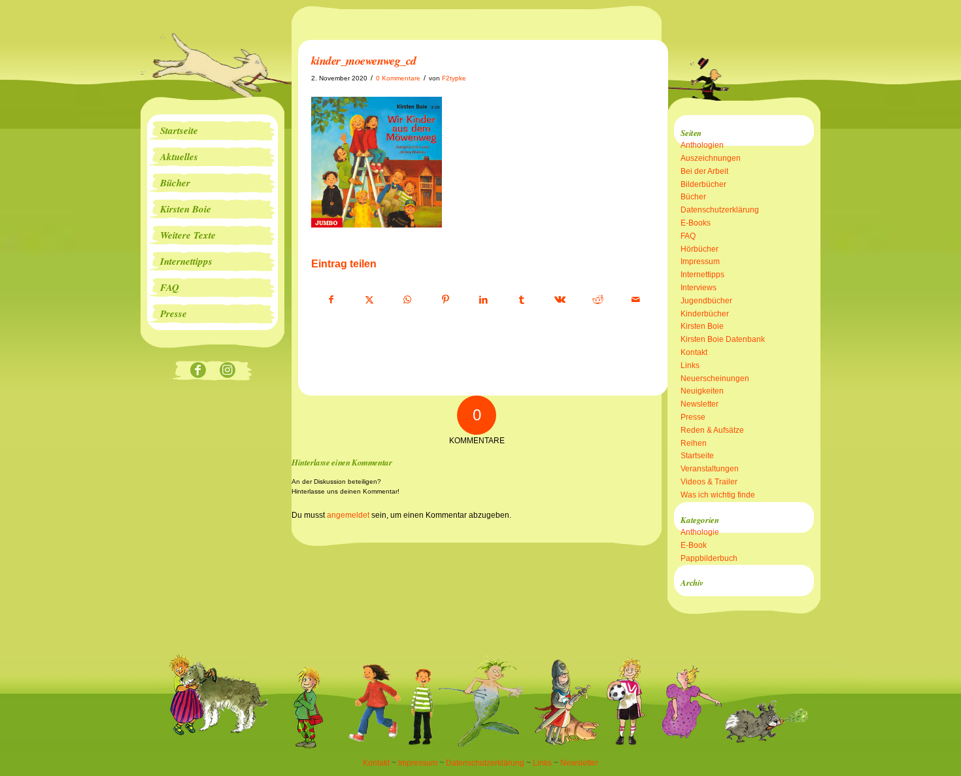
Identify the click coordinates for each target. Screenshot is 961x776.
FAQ (688, 236)
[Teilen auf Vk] (560, 300)
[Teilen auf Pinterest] (445, 300)
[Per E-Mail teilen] (635, 300)
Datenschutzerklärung (720, 209)
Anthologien (702, 145)
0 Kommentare (398, 78)
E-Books (696, 223)
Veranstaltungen (710, 468)
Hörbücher (699, 249)
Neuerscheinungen (715, 378)
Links (690, 365)
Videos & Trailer (709, 481)
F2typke (454, 78)
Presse (693, 417)
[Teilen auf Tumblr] (521, 300)
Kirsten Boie (702, 326)
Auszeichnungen (711, 158)
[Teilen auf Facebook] (331, 300)
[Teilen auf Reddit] (597, 300)
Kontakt (694, 352)
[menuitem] (212, 131)
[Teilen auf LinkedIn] (483, 300)
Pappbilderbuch (709, 558)
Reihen (694, 443)
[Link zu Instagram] (227, 371)
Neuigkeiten (702, 391)
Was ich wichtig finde (718, 494)
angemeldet (348, 515)
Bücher (693, 196)
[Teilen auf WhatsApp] (407, 300)
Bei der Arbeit (704, 171)
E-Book (694, 545)
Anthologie (700, 532)
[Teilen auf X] (369, 300)
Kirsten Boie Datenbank (723, 339)
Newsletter (699, 404)
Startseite (697, 455)
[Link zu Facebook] (197, 371)
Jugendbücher (706, 300)
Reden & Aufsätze (712, 430)
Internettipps (702, 274)
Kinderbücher (705, 313)
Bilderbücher (703, 184)
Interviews (699, 287)
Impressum (700, 261)
